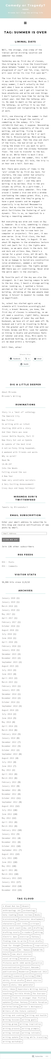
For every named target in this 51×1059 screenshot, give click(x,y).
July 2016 (7, 634)
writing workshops (12, 1041)
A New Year (7, 476)
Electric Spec (10, 937)
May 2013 (6, 770)
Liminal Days (25, 41)
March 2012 (7, 826)
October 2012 (8, 798)
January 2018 (8, 610)
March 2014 (7, 730)
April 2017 (7, 618)
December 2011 (9, 838)
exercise (24, 937)
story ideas (9, 989)
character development (31, 919)
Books (37, 915)
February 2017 (9, 622)
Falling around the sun (14, 472)
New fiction (8, 420)
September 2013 (9, 754)
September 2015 (9, 662)
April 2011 (7, 870)
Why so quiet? (9, 456)
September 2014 (9, 706)
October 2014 (8, 702)
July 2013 (7, 762)
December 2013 (9, 742)
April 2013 (7, 774)
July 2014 (7, 714)
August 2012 (8, 806)
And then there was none (14, 432)
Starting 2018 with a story (16, 428)
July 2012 (7, 810)
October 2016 (8, 626)
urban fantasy (20, 1002)
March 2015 (7, 682)
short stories (34, 980)
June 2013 (7, 766)
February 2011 (9, 878)
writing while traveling (34, 1037)
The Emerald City (11, 416)
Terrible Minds (22, 993)
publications (9, 972)
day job (27, 928)
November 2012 (9, 794)
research (17, 976)
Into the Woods (9, 468)
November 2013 (9, 746)
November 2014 (9, 698)
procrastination (11, 967)
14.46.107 (7, 464)
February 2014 (9, 734)
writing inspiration (30, 1024)
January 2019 (8, 602)
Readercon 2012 (39, 972)
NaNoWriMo (38, 950)
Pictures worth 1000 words (17, 963)
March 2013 (7, 778)
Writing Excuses (11, 1020)
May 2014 (6, 722)
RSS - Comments (9, 566)
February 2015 (9, 686)
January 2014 (8, 738)
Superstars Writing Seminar (32, 989)
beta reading (9, 915)
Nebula (6, 954)
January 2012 (8, 834)
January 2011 (8, 882)
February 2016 (9, 646)
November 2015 (9, 658)
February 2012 (9, 830)
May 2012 (6, 818)
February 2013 (9, 782)
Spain (5, 985)
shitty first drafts (13, 980)
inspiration (41, 945)
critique (34, 924)
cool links (22, 924)
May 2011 (6, 866)
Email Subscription (25, 515)
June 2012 (7, 814)
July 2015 (7, 670)
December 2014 (9, 694)
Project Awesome (30, 967)
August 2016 (8, 630)
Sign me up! (10, 540)
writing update (10, 1037)
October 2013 (8, 750)
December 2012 (9, 790)
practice (37, 963)
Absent (25, 906)
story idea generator (22, 985)
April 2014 (7, 726)
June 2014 (7, 718)
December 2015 (9, 654)
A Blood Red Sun (11, 906)
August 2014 (8, 710)
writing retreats (31, 1033)
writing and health (37, 1015)
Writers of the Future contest (19, 1011)
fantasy (35, 937)
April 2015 (7, 678)
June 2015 (7, 674)
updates (7, 1002)
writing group (10, 1024)
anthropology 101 (12, 910)
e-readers (27, 932)
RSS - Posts (8, 562)
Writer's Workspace (31, 1006)
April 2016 (7, 642)
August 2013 (8, 758)
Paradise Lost (27, 958)
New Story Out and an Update (17, 440)
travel (6, 998)
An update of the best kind (16, 444)
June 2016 (7, 638)
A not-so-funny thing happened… (18, 448)
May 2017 (6, 614)
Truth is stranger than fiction (29, 998)
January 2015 (8, 690)
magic (14, 950)
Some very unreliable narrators (18, 480)
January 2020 (8, 598)
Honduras (27, 945)
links (5, 950)
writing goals (29, 1020)
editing (39, 932)
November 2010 (9, 890)
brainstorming (10, 919)
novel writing (10, 958)
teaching (7, 993)
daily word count (12, 928)
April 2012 (7, 822)
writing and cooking (13, 1015)
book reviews (25, 915)
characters (8, 924)
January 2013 (8, 786)
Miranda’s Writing (11, 396)
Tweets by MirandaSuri (15, 507)
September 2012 (9, 802)
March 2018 (7, 606)
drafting (38, 928)
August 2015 (8, 666)
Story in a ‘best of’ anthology (18, 412)
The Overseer (39, 993)
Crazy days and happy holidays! (18, 488)
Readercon (24, 972)
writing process (11, 1028)
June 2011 (7, 862)
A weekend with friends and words (20, 452)
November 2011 (9, 842)
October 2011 (8, 846)
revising (29, 976)
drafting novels (11, 932)
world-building (10, 1006)
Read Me (6, 460)
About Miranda (9, 392)
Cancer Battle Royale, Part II (18, 436)
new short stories (21, 954)
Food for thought (12, 945)
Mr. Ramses (24, 950)
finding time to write (14, 941)
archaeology (29, 910)
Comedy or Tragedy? (25, 5)
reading (7, 976)
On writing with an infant (16, 424)
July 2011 (7, 858)
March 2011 (7, 874)
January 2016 (8, 650)
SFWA (38, 976)
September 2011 (9, 850)
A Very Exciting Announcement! (18, 484)
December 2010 (9, 886)
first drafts (35, 941)
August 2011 (8, 854)
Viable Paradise (38, 1002)
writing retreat (11, 1033)
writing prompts (30, 1028)
